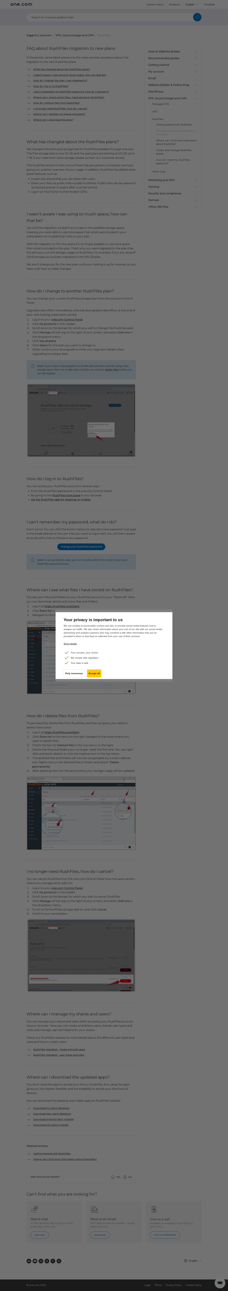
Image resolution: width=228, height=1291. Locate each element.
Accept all (94, 673)
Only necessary (74, 673)
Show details (70, 643)
